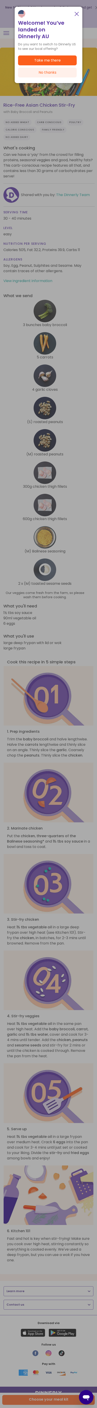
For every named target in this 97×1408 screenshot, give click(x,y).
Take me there (47, 60)
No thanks (47, 72)
